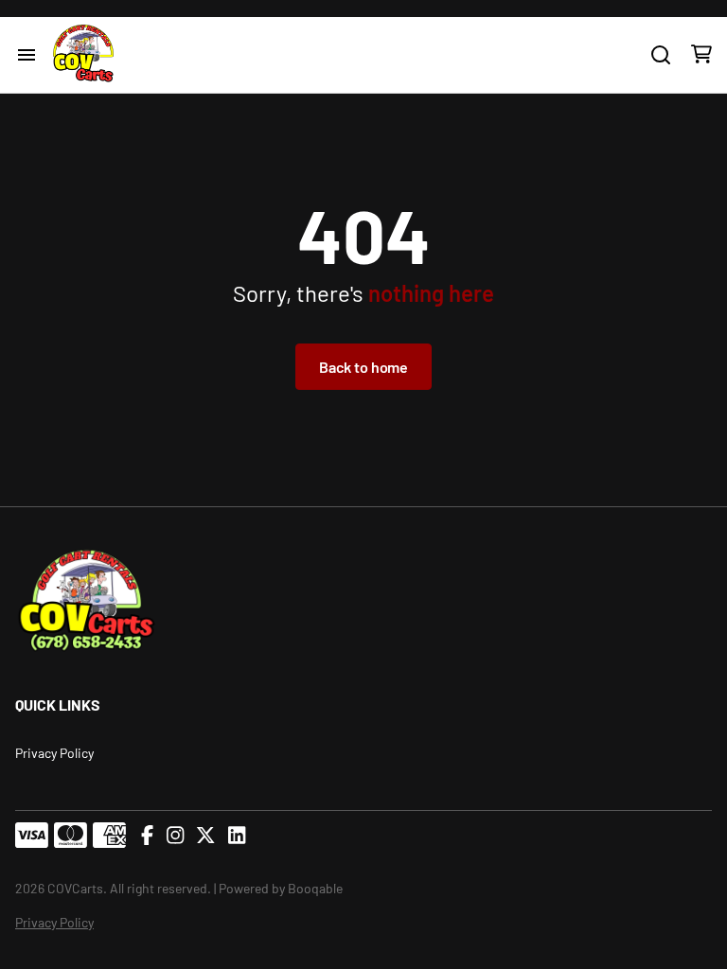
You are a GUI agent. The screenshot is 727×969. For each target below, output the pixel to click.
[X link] (205, 835)
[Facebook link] (147, 835)
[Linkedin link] (236, 835)
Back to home (363, 367)
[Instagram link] (175, 835)
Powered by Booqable (281, 888)
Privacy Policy (54, 753)
